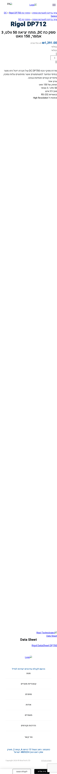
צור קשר (2, 12)
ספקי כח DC (24, 19)
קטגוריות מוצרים (53, 12)
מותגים (43, 12)
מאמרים (28, 715)
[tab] (28, 636)
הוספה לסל (48, 66)
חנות (28, 673)
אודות (35, 12)
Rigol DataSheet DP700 (44, 645)
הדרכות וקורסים (27, 12)
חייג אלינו (42, 771)
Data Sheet (51, 636)
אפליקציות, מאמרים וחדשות (15, 13)
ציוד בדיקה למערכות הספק (44, 19)
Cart (4, 5)
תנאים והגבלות (46, 760)
